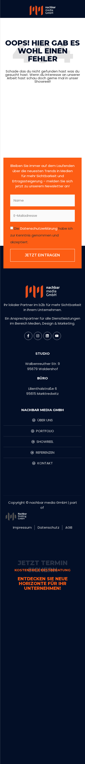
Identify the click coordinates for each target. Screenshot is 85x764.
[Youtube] (57, 336)
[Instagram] (38, 336)
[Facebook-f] (28, 336)
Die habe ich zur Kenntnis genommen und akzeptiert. (41, 235)
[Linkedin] (47, 336)
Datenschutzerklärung (38, 228)
